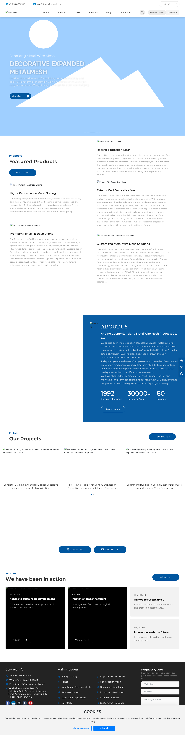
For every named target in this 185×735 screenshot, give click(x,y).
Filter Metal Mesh (109, 697)
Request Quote (156, 12)
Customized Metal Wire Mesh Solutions (123, 243)
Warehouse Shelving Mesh (76, 687)
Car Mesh (67, 703)
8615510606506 (30, 680)
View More (16, 93)
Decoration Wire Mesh (112, 687)
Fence (65, 682)
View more (18, 640)
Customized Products (112, 703)
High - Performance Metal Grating (33, 193)
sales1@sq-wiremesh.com (49, 4)
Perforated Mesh (70, 692)
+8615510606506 (17, 4)
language (171, 12)
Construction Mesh (110, 682)
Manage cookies (81, 728)
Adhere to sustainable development (32, 598)
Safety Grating (69, 676)
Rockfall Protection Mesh (114, 149)
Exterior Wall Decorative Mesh (117, 190)
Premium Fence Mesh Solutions (31, 233)
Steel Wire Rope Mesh (74, 697)
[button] (91, 494)
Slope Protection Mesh (112, 676)
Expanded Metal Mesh (112, 692)
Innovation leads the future (89, 598)
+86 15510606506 (22, 675)
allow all (104, 728)
